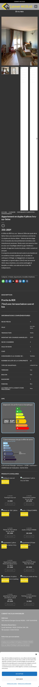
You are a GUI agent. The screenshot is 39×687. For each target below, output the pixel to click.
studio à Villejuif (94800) (29, 530)
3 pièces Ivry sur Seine (8, 642)
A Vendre (12, 212)
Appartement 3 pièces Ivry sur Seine (29, 498)
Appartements (6, 213)
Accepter (19, 674)
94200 (30, 642)
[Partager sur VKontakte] (20, 281)
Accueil (4, 212)
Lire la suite (9, 504)
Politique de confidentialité (24, 683)
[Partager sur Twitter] (10, 281)
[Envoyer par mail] (13, 281)
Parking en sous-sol (10, 497)
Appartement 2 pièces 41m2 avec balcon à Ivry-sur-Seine (10, 563)
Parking (13, 645)
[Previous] (4, 41)
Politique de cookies (12, 683)
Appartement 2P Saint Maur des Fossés (29, 562)
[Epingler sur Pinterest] (16, 281)
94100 (25, 642)
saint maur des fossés (23, 645)
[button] (36, 654)
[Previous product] (3, 225)
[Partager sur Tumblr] (27, 281)
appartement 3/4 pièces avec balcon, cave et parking (10, 597)
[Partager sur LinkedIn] (23, 281)
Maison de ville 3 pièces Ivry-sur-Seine (10, 530)
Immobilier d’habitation (26, 212)
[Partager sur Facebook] (6, 281)
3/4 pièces (18, 642)
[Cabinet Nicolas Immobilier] (17, 6)
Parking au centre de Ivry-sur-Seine (29, 596)
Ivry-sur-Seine (6, 645)
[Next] (34, 41)
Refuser (19, 679)
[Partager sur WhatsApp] (3, 281)
